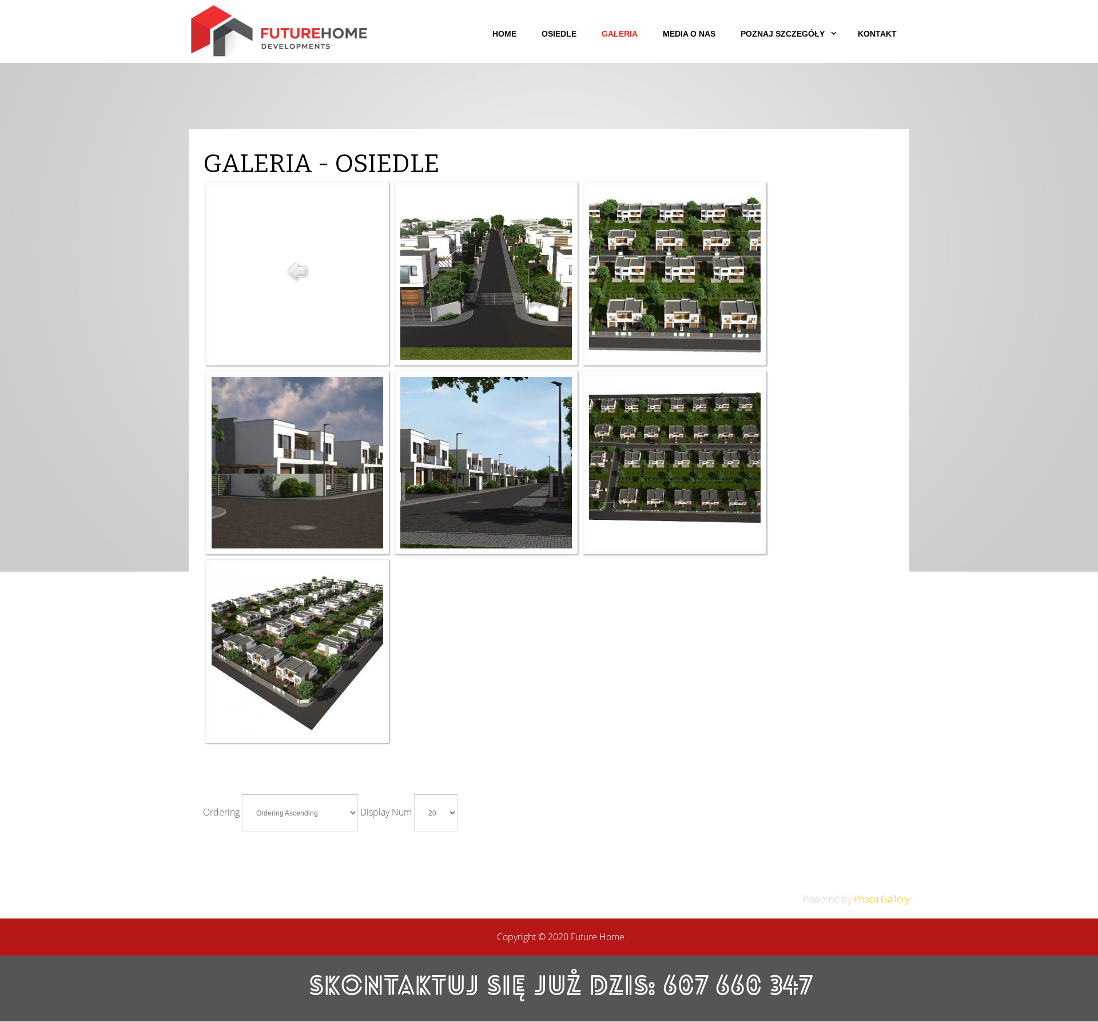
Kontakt (877, 33)
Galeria (620, 33)
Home (504, 33)
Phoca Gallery (881, 899)
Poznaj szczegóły (783, 33)
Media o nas (689, 33)
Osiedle (559, 33)
